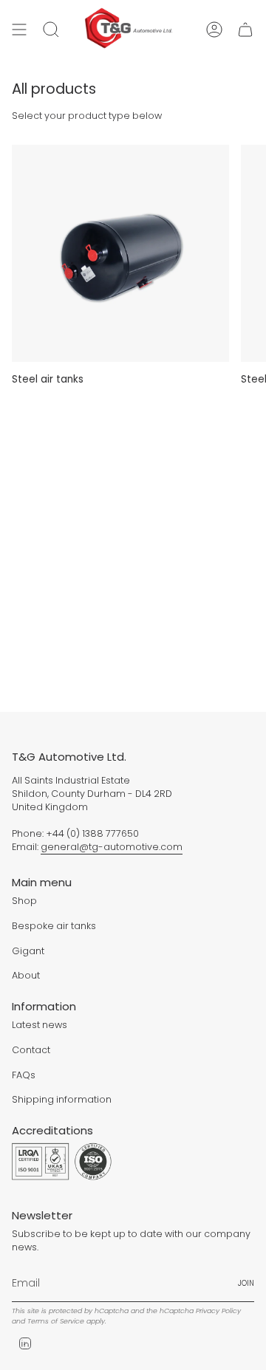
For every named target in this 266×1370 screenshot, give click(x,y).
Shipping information (62, 1099)
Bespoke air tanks (54, 925)
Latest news (39, 1024)
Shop (24, 900)
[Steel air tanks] (120, 253)
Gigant (28, 951)
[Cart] (245, 29)
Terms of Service (55, 1321)
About (26, 975)
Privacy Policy (218, 1310)
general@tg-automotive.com (112, 846)
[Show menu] (19, 29)
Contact (31, 1050)
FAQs (23, 1075)
